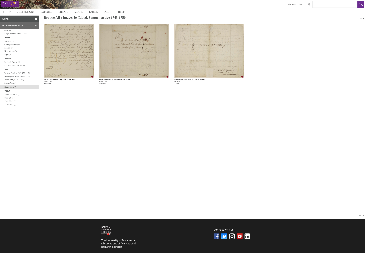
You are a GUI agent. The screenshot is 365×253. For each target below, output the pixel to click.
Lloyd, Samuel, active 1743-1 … (17, 34)
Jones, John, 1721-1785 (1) (14, 80)
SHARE (78, 11)
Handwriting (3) (10, 51)
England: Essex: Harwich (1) (15, 65)
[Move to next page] (10, 12)
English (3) (8, 48)
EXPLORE (46, 11)
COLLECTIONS (25, 11)
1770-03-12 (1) (10, 104)
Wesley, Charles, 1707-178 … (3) (17, 73)
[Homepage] (54, 4)
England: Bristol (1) (12, 62)
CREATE (63, 11)
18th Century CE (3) (12, 95)
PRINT (108, 11)
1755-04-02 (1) (10, 98)
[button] (360, 4)
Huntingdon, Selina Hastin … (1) (17, 76)
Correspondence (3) (12, 44)
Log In (301, 4)
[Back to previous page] (3, 12)
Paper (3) (7, 54)
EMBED (93, 11)
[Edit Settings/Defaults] (309, 4)
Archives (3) (9, 41)
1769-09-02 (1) (10, 101)
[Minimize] (36, 19)
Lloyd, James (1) (10, 83)
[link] (353, 4)
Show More (9, 87)
